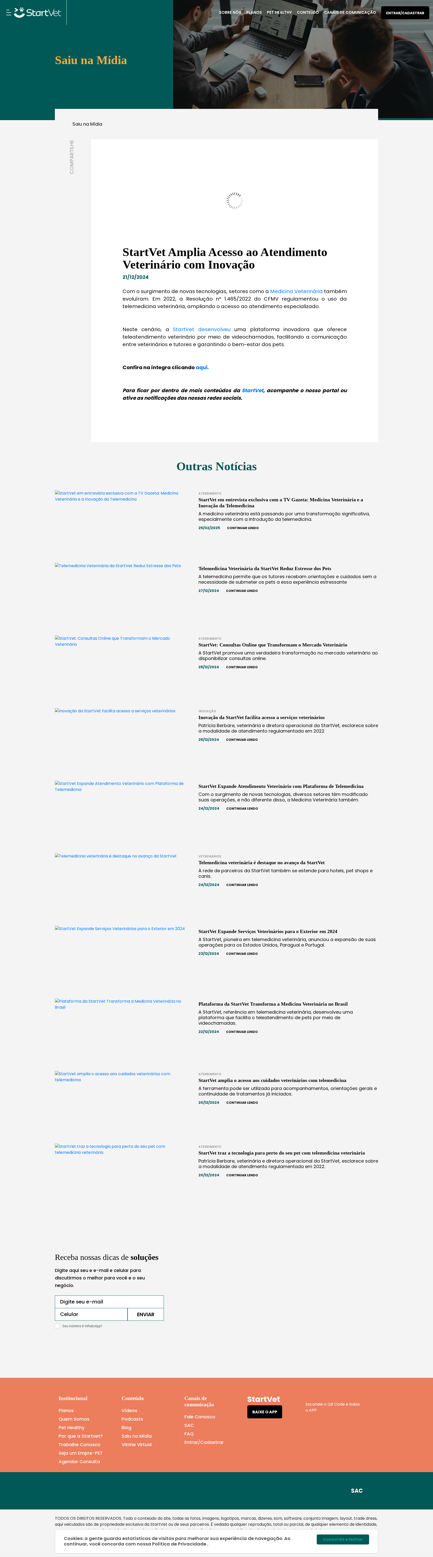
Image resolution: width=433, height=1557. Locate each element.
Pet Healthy (279, 12)
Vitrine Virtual (137, 1444)
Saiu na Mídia (87, 124)
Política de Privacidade (179, 1544)
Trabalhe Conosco (79, 1444)
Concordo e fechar (343, 1539)
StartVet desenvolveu (201, 329)
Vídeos (129, 1410)
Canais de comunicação (350, 12)
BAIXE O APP (264, 1412)
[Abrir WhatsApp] (420, 1544)
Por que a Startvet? (81, 1436)
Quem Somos (74, 1419)
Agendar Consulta (79, 1461)
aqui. (202, 367)
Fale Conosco (199, 1417)
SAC (189, 1425)
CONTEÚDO (308, 12)
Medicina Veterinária (296, 291)
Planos (254, 12)
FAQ (189, 1434)
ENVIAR (145, 1314)
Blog (126, 1427)
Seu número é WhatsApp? (82, 1326)
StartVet (252, 390)
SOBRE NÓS (230, 12)
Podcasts (132, 1419)
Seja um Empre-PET (81, 1453)
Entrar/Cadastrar (405, 13)
